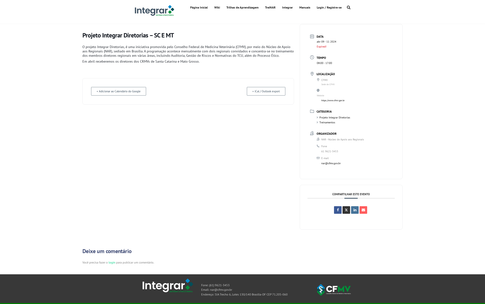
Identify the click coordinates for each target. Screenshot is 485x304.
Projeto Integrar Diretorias (334, 117)
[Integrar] (154, 15)
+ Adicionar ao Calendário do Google (119, 91)
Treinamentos (327, 122)
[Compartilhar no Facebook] (338, 210)
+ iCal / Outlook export (266, 91)
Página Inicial (199, 7)
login (112, 262)
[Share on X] (346, 210)
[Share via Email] (363, 210)
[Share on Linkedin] (355, 210)
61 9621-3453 (329, 151)
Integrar (287, 7)
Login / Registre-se (329, 7)
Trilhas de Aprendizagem (242, 7)
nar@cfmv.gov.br (331, 163)
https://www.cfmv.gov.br (333, 100)
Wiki (217, 7)
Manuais (304, 7)
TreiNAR (270, 7)
